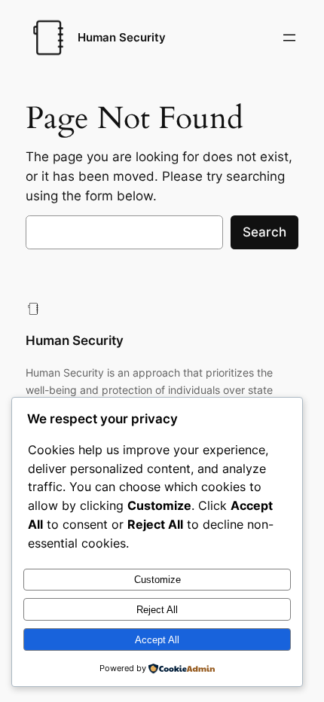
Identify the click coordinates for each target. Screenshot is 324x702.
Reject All (157, 609)
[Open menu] (289, 38)
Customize (157, 579)
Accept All (157, 640)
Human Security (122, 37)
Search (264, 232)
